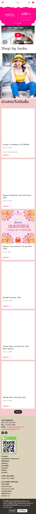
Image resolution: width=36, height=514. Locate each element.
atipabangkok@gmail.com (10, 429)
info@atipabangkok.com (15, 427)
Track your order (7, 489)
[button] (28, 3)
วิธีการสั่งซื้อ (5, 484)
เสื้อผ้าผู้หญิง (5, 461)
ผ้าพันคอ (4, 470)
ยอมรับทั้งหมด (22, 511)
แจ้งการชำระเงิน (6, 486)
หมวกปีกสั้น (5, 465)
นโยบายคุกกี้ (9, 507)
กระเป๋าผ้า (4, 472)
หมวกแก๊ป (4, 468)
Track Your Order (7, 478)
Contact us (5, 496)
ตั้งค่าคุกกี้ (12, 511)
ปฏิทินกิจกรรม (6, 493)
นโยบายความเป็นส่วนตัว (24, 505)
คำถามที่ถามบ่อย (6, 491)
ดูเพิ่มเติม (6, 155)
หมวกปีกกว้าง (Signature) (10, 459)
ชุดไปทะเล (4, 463)
